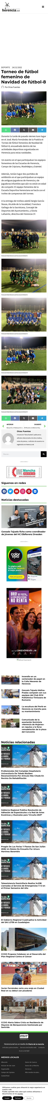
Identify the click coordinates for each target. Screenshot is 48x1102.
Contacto (41, 1047)
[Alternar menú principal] (43, 6)
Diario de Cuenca (31, 1062)
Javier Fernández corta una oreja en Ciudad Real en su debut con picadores (22, 989)
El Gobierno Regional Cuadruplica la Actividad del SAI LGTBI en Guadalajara (23, 921)
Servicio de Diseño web (28, 1047)
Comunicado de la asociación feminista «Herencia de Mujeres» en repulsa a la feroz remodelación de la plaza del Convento (34, 726)
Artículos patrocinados (10, 1047)
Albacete (4, 1062)
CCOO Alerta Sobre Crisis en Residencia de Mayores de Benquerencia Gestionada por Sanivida (22, 1025)
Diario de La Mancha (32, 1065)
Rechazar (18, 1098)
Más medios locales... (32, 1072)
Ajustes (29, 1098)
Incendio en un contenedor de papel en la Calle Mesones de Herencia (33, 680)
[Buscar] (44, 454)
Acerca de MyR (24, 1051)
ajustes (20, 1094)
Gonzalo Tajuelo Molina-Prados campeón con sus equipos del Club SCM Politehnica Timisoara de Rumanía (34, 695)
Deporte (5, 67)
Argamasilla (5, 1069)
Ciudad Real (5, 1076)
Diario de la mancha (36, 1044)
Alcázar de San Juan (8, 1065)
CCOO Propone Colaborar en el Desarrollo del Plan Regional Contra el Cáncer (23, 955)
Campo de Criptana (7, 1072)
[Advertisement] (24, 39)
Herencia (28, 1069)
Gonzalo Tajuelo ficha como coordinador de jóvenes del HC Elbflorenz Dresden (23, 533)
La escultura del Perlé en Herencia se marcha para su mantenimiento (34, 709)
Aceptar (7, 1098)
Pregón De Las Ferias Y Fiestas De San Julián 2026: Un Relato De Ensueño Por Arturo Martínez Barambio (23, 849)
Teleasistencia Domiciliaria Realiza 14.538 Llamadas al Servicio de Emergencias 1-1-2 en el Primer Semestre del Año (23, 885)
